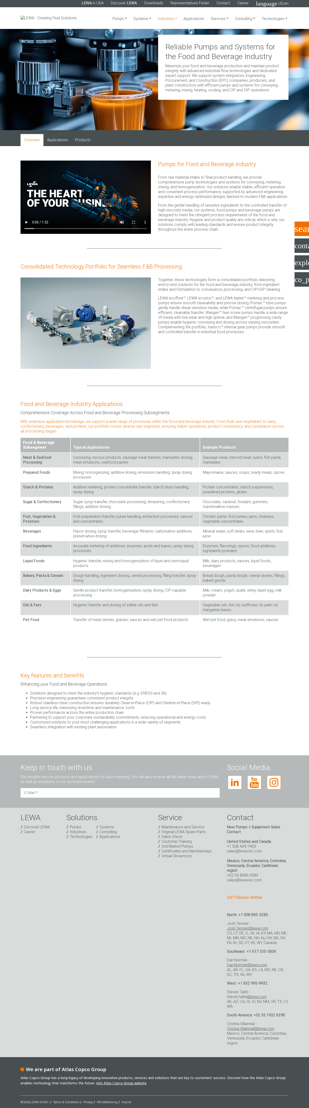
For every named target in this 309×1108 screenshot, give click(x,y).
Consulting (244, 18)
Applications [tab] (57, 140)
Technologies (273, 18)
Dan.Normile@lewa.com (247, 965)
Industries (166, 18)
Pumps (118, 18)
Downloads (153, 3)
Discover (124, 3)
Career (243, 3)
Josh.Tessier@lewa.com (247, 928)
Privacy (88, 1102)
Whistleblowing (107, 1102)
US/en (272, 4)
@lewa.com (257, 996)
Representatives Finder (189, 3)
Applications (193, 18)
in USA (93, 3)
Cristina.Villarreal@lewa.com (250, 1028)
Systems (141, 18)
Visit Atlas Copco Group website (121, 1083)
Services (218, 18)
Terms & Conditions (66, 1102)
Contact (223, 3)
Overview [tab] (32, 140)
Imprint (126, 1102)
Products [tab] (83, 140)
